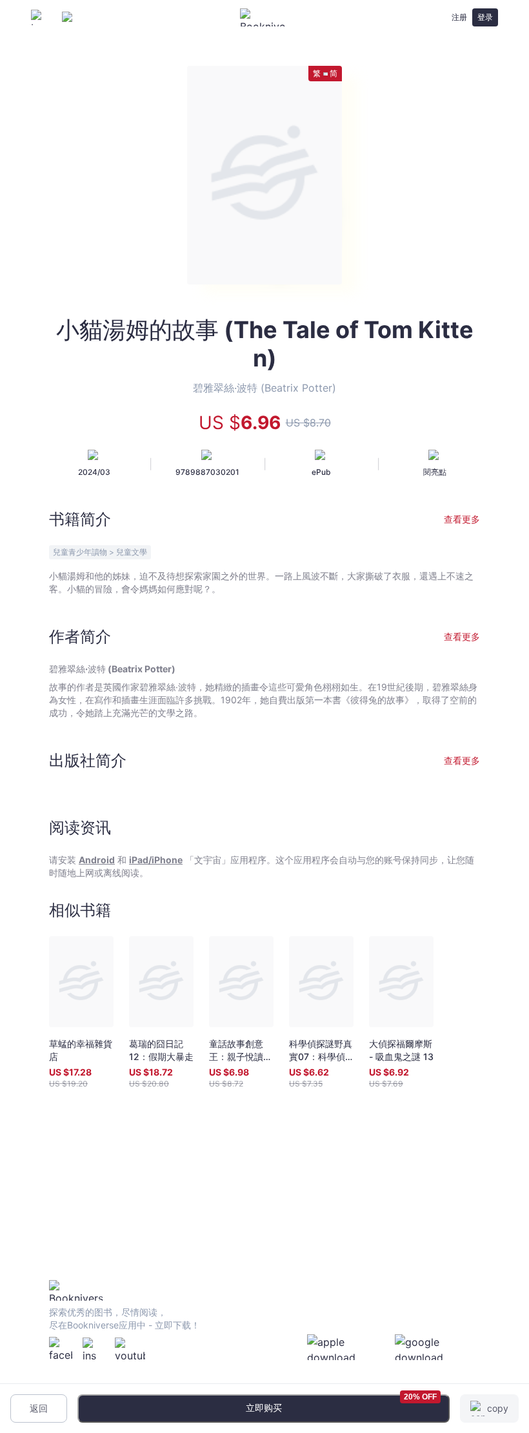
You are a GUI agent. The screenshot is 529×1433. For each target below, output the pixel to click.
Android (97, 859)
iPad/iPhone (156, 859)
